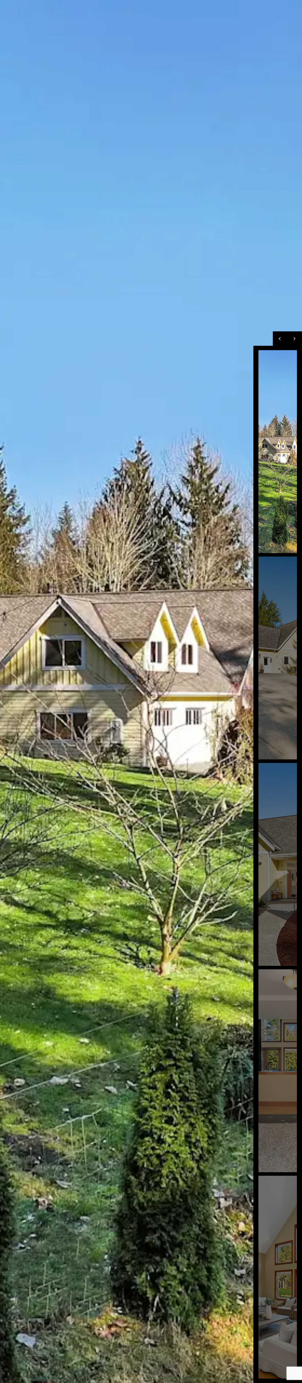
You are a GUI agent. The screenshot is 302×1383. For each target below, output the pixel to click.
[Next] (294, 338)
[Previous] (280, 338)
